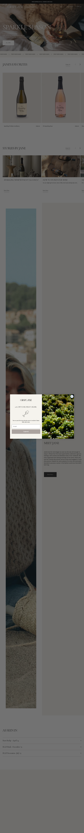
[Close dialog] (71, 396)
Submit (26, 432)
